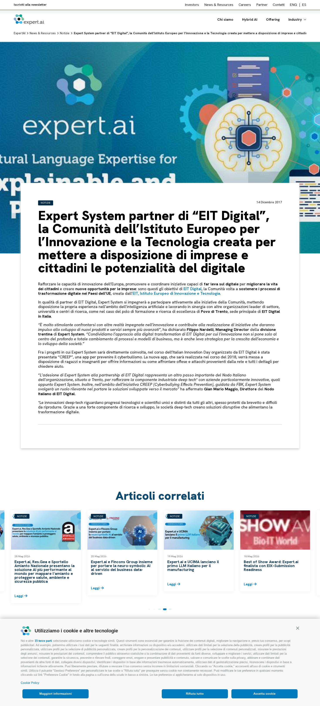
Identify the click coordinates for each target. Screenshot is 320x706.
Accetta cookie (264, 693)
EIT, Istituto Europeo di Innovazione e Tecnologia (176, 293)
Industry (295, 20)
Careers (245, 5)
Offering (273, 20)
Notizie (46, 203)
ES (304, 5)
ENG (293, 5)
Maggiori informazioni (55, 693)
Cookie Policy (30, 682)
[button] (297, 628)
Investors (192, 5)
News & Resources (218, 5)
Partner (262, 5)
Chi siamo (225, 20)
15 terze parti (43, 640)
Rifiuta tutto (195, 693)
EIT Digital (193, 288)
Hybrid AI (249, 20)
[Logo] (29, 20)
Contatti (279, 5)
